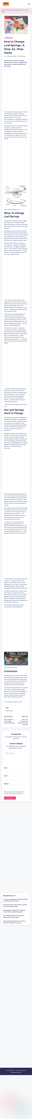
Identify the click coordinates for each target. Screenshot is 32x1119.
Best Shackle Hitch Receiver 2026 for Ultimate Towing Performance (14, 921)
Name (6, 768)
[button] (9, 710)
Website (6, 784)
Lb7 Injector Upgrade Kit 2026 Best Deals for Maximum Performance (15, 900)
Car (7, 708)
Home (3, 10)
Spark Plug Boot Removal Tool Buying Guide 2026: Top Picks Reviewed (14, 911)
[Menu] (29, 3)
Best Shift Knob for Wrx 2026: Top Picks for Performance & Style (15, 905)
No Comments (22, 56)
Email (6, 776)
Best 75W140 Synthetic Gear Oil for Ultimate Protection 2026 (14, 916)
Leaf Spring (8, 37)
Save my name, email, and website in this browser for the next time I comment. (14, 792)
